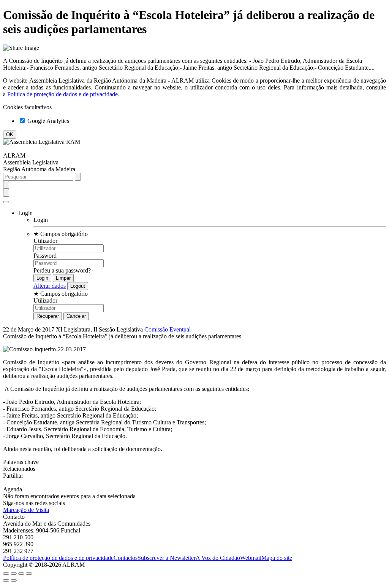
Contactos (126, 558)
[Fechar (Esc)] (6, 573)
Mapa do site (276, 558)
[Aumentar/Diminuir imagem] (29, 573)
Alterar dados (49, 285)
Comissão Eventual (167, 329)
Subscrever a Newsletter (167, 558)
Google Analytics (47, 121)
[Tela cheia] (21, 573)
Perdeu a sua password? (62, 270)
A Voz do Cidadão (218, 558)
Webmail (250, 558)
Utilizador (45, 241)
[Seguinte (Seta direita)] (14, 580)
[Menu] (6, 202)
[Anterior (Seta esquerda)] (6, 580)
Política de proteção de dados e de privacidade (62, 94)
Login (40, 220)
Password (45, 255)
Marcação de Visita (26, 510)
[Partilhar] (14, 573)
